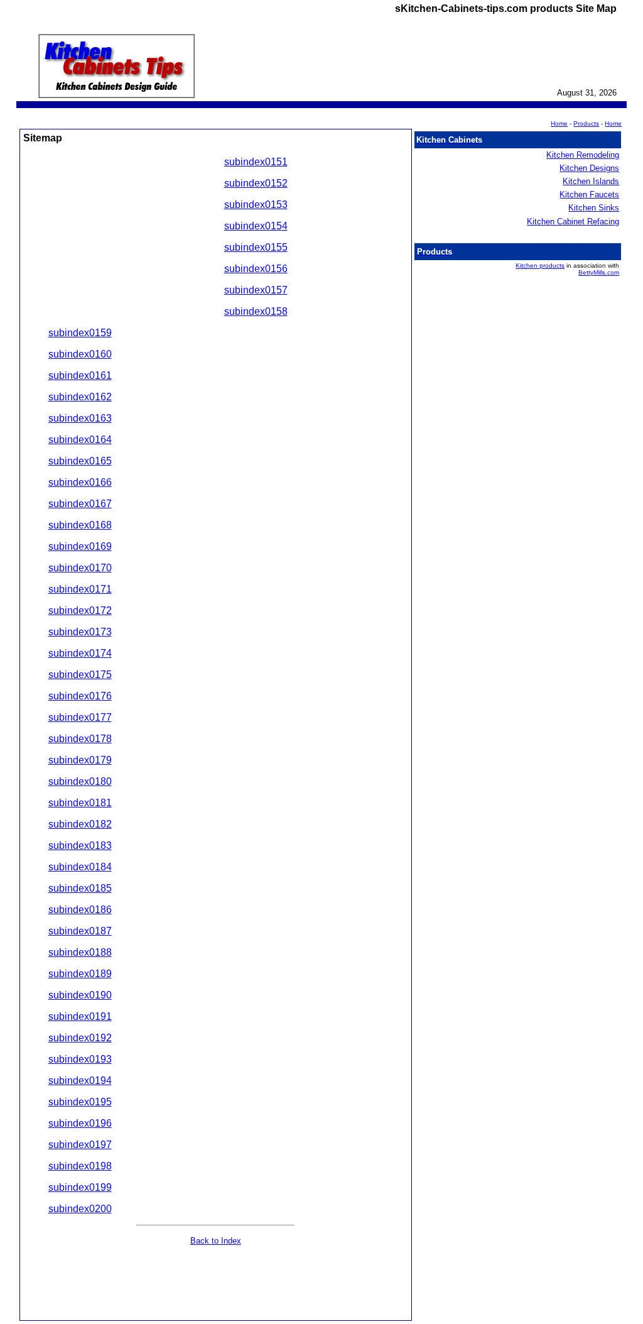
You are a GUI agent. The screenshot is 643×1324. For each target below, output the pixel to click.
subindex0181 (80, 802)
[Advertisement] (124, 241)
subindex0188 (80, 952)
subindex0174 (80, 653)
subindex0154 (256, 226)
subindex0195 (80, 1102)
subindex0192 (80, 1037)
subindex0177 (80, 717)
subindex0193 (80, 1059)
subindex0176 (80, 696)
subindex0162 (80, 396)
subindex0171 (80, 589)
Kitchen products (540, 265)
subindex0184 (80, 867)
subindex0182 (80, 824)
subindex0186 (80, 909)
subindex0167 (80, 503)
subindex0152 (256, 183)
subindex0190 (80, 995)
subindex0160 (80, 354)
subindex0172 (80, 610)
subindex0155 (256, 247)
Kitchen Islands (591, 181)
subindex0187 (80, 931)
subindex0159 (80, 332)
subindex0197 (80, 1144)
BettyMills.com (598, 272)
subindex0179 (80, 760)
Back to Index (215, 1240)
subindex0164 (80, 439)
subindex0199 (80, 1187)
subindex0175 (80, 674)
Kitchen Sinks (593, 207)
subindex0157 (256, 290)
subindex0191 (80, 1016)
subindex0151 (256, 161)
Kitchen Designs (589, 168)
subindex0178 (80, 738)
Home (613, 123)
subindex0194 (80, 1080)
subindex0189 (80, 973)
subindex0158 (256, 311)
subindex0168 (80, 525)
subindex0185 (80, 888)
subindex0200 (80, 1208)
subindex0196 (80, 1123)
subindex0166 (80, 482)
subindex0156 (256, 268)
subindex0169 (80, 546)
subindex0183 (80, 845)
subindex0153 (256, 204)
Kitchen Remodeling (582, 155)
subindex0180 (80, 781)
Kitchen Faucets (589, 194)
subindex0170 (80, 567)
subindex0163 (80, 418)
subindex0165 (80, 461)
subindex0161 (80, 375)
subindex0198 (80, 1166)
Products (586, 123)
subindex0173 (80, 631)
